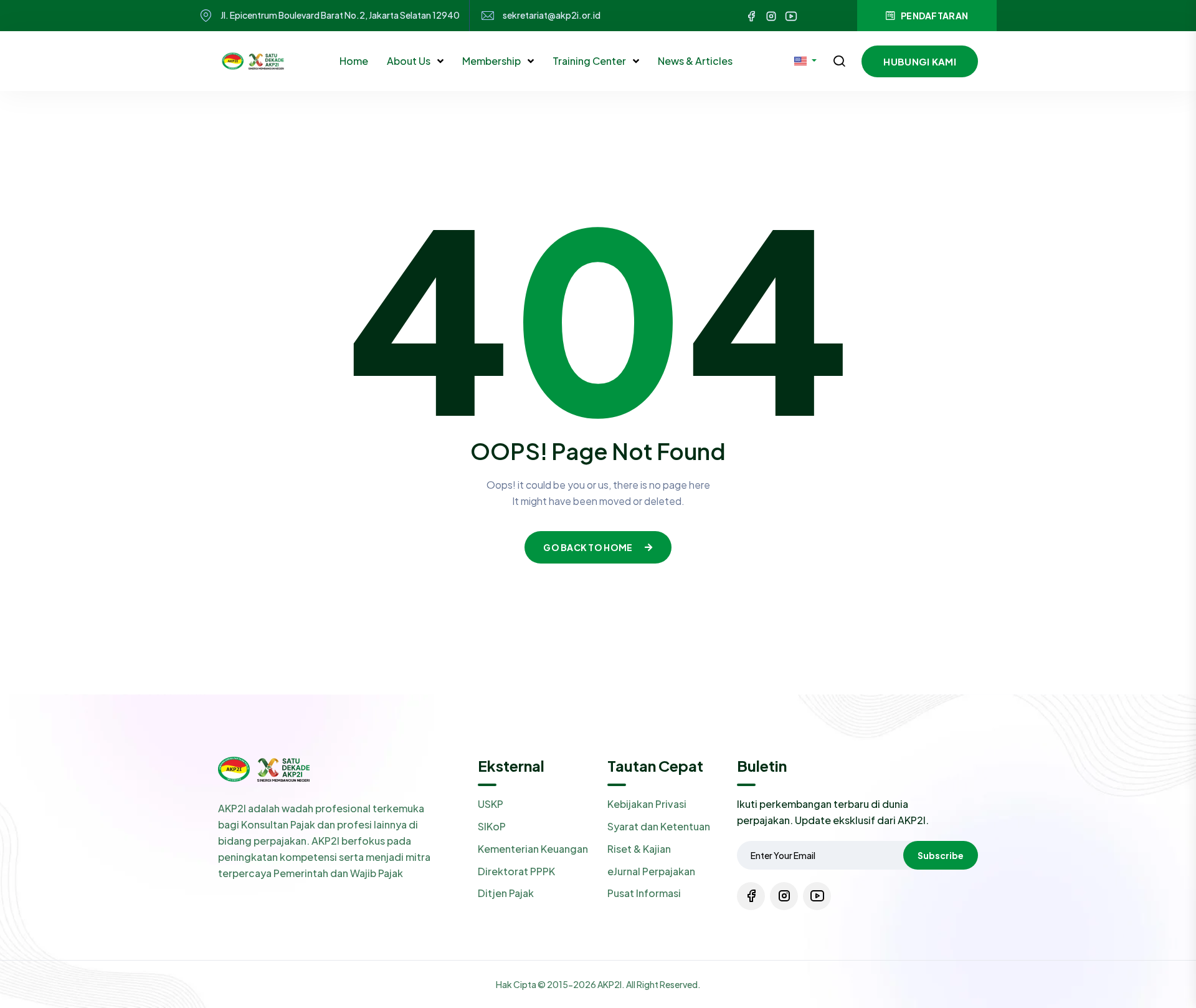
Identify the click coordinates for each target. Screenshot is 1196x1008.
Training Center (590, 60)
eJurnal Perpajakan (651, 871)
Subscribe (941, 855)
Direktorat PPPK (516, 871)
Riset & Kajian (639, 848)
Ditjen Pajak (506, 893)
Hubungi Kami (919, 61)
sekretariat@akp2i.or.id (551, 15)
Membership (492, 60)
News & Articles (695, 60)
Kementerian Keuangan (533, 848)
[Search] (839, 62)
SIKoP (492, 826)
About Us (409, 60)
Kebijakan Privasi (646, 803)
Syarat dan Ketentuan (658, 826)
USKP (490, 803)
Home (353, 60)
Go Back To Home (587, 547)
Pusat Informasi (644, 893)
